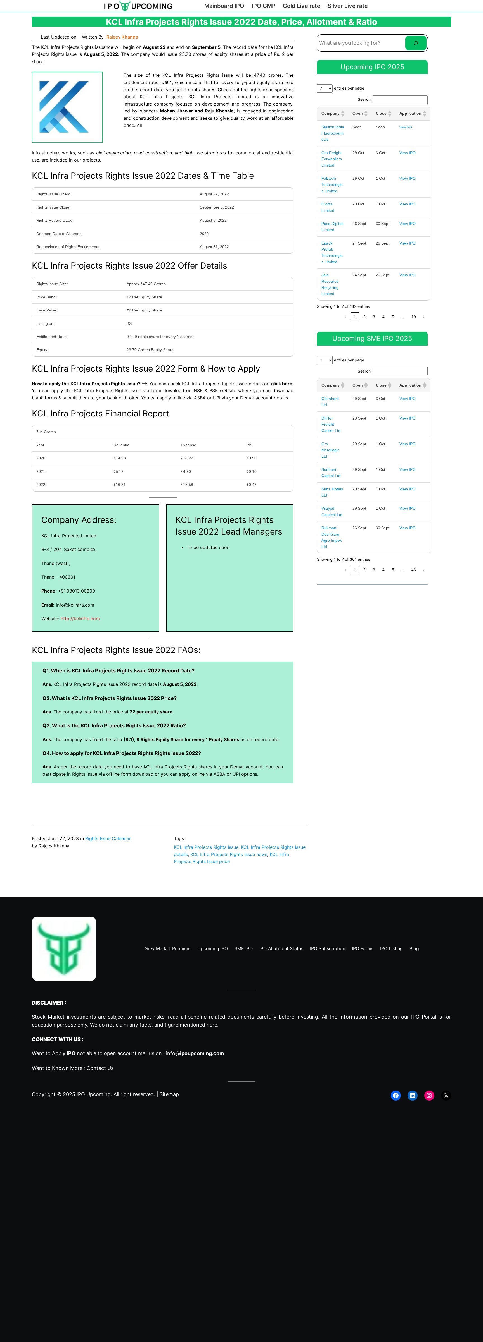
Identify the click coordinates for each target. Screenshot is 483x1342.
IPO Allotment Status (281, 948)
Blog (414, 948)
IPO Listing (391, 948)
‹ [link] (345, 317)
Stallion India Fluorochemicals (332, 133)
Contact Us (100, 1068)
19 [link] (413, 317)
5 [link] (393, 317)
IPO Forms (362, 948)
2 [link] (364, 317)
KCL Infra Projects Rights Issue (206, 847)
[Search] (416, 43)
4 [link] (383, 317)
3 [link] (374, 317)
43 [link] (413, 569)
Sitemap (169, 1094)
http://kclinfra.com (80, 618)
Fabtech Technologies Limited (332, 184)
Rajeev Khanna (122, 37)
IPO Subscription (327, 948)
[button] (342, 113)
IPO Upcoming (94, 1094)
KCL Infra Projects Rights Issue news (228, 854)
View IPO (405, 127)
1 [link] (355, 317)
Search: (365, 99)
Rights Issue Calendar (108, 838)
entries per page (349, 88)
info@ (195, 1053)
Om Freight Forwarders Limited (331, 158)
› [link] (423, 317)
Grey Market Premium (168, 948)
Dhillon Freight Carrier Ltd (330, 424)
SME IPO (244, 948)
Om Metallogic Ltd (330, 450)
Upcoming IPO (212, 948)
